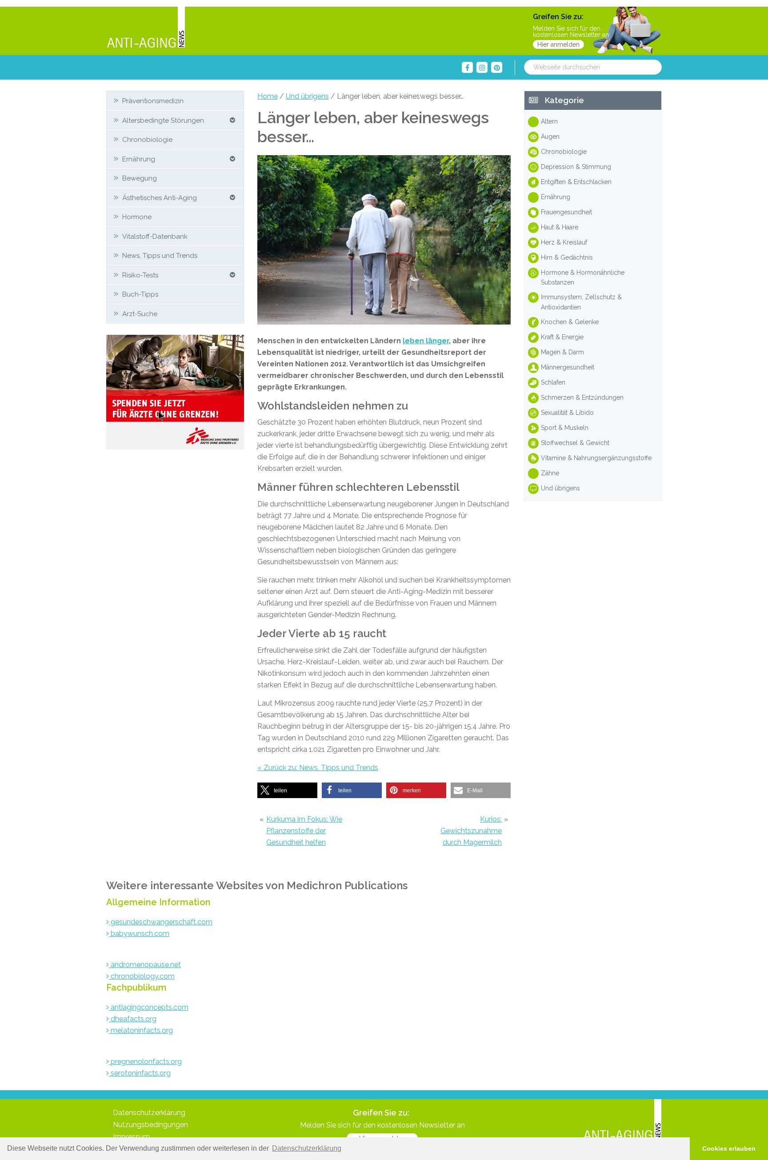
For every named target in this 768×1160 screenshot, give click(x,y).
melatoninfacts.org (141, 1030)
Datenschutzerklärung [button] (306, 1148)
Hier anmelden (558, 44)
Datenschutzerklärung (149, 1112)
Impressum (131, 1136)
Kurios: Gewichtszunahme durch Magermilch (471, 831)
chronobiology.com (142, 976)
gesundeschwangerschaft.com (160, 922)
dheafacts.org (132, 1019)
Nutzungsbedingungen (150, 1124)
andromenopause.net (145, 964)
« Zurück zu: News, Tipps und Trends (317, 767)
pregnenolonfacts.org (145, 1061)
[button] (287, 790)
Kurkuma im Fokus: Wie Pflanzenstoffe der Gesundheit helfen (304, 831)
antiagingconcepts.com (148, 1007)
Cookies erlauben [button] (729, 1148)
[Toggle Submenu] (232, 120)
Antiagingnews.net (145, 28)
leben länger (426, 341)
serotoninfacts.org (140, 1073)
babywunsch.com (139, 933)
